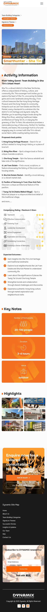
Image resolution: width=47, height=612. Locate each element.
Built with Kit (23, 575)
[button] (41, 3)
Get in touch (23, 478)
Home (5, 511)
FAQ (4, 534)
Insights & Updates (9, 527)
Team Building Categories (11, 517)
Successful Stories (9, 524)
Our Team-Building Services (23, 485)
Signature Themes (9, 521)
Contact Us (7, 537)
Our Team (6, 531)
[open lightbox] (12, 403)
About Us (6, 514)
